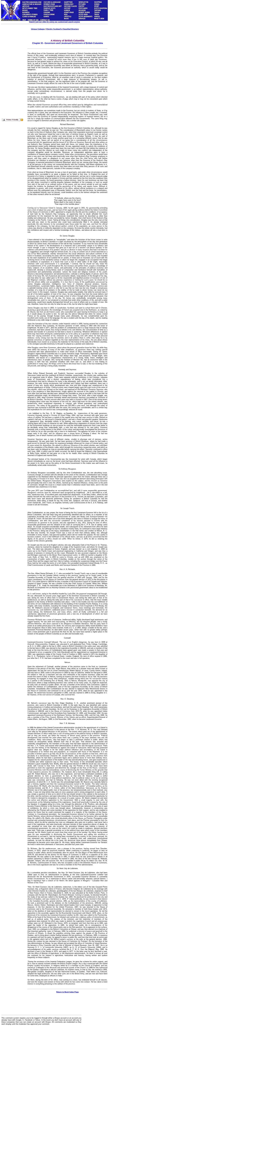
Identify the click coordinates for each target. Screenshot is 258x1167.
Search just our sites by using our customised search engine (54, 22)
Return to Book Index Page (67, 992)
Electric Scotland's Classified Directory (62, 29)
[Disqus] (41, 1060)
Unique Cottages (38, 29)
